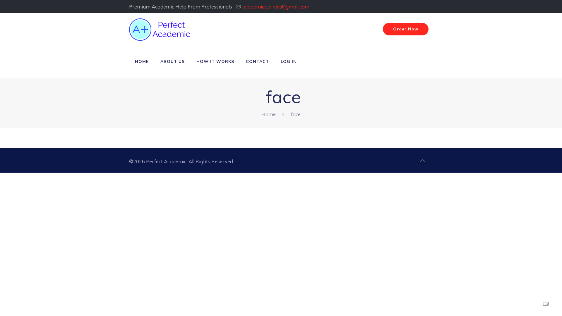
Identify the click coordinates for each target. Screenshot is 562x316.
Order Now (405, 29)
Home (268, 114)
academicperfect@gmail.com (275, 7)
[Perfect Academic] (160, 29)
